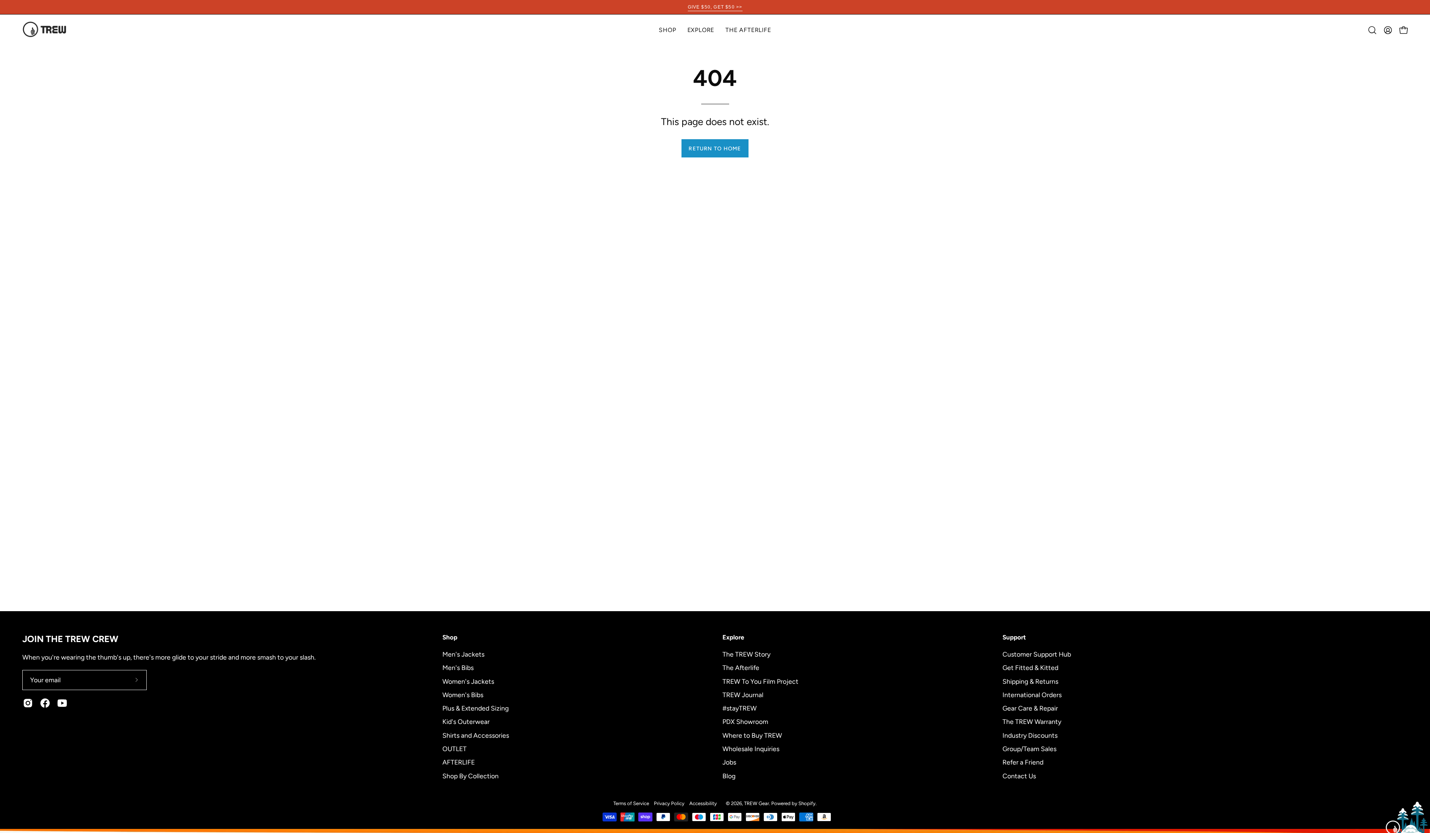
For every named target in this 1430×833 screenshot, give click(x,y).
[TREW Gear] (44, 30)
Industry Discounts (1030, 735)
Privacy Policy (669, 803)
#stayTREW (739, 708)
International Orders (1032, 694)
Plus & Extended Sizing (475, 708)
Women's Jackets (468, 681)
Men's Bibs (458, 667)
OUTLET (454, 748)
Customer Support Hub (1036, 654)
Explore (733, 637)
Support (1014, 637)
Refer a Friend (1022, 762)
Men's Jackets (463, 654)
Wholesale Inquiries (750, 748)
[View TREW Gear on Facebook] (45, 703)
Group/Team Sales (1029, 748)
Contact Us (1019, 775)
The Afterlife (740, 667)
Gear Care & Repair (1030, 708)
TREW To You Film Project (760, 681)
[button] (701, 30)
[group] (715, 7)
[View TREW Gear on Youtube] (62, 703)
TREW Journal (742, 694)
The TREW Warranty (1031, 721)
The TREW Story (746, 654)
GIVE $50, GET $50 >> (715, 7)
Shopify (807, 803)
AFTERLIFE (458, 762)
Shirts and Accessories (475, 735)
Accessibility (703, 803)
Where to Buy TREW (752, 735)
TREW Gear (756, 803)
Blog (728, 775)
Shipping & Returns (1030, 681)
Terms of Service (631, 803)
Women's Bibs (462, 694)
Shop (449, 637)
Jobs (729, 762)
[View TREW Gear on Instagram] (28, 703)
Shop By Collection (470, 775)
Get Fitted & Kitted (1030, 667)
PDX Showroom (745, 721)
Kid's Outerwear (466, 721)
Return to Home (715, 148)
